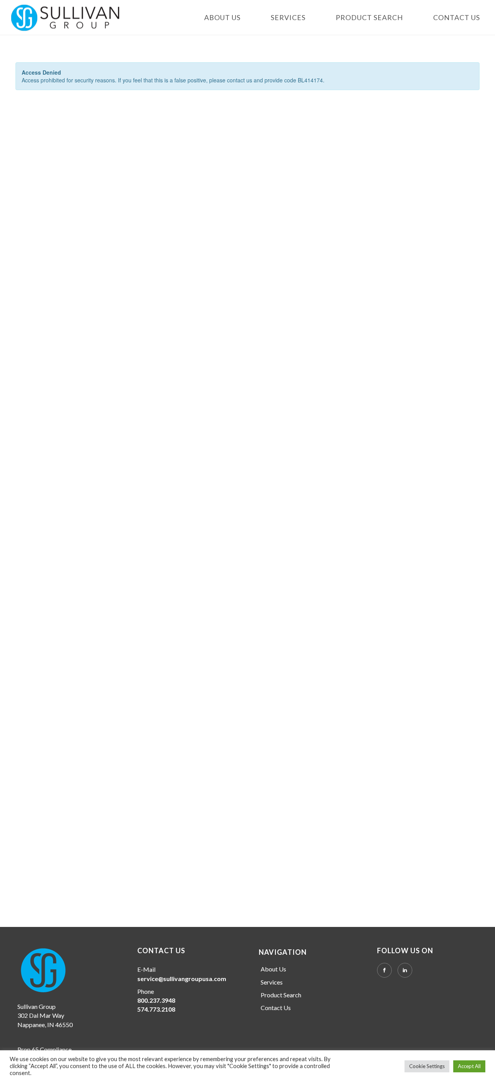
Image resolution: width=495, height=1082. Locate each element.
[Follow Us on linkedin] (405, 970)
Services (288, 18)
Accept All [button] (469, 1066)
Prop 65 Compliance (44, 1049)
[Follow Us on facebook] (384, 970)
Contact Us (456, 18)
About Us (222, 18)
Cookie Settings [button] (427, 1066)
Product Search (369, 18)
